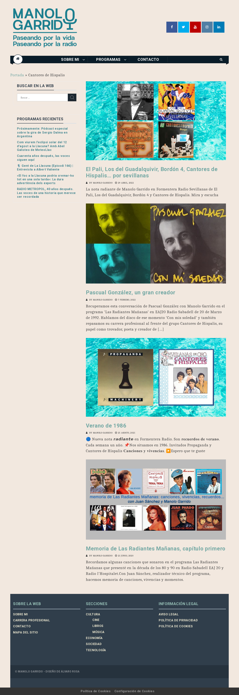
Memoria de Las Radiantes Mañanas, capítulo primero (155, 548)
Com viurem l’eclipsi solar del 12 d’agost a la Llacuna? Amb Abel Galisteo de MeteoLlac (42, 146)
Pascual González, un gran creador (130, 292)
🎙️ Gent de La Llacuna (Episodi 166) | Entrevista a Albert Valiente (45, 167)
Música (98, 632)
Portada (17, 75)
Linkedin (218, 27)
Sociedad (94, 644)
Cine (96, 620)
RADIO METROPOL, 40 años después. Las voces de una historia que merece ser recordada (46, 192)
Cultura (93, 614)
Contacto (148, 59)
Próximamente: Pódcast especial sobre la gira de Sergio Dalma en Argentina (42, 132)
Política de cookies (176, 626)
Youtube (195, 27)
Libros (97, 626)
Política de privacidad (178, 620)
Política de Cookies (96, 691)
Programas (108, 59)
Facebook (171, 27)
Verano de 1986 (106, 425)
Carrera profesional (31, 620)
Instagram (207, 27)
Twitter (183, 27)
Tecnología (96, 650)
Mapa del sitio (25, 632)
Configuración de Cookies (134, 691)
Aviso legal (169, 614)
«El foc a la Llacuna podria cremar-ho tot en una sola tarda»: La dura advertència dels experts (45, 179)
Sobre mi (70, 59)
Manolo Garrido (103, 182)
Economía (94, 638)
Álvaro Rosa (70, 671)
